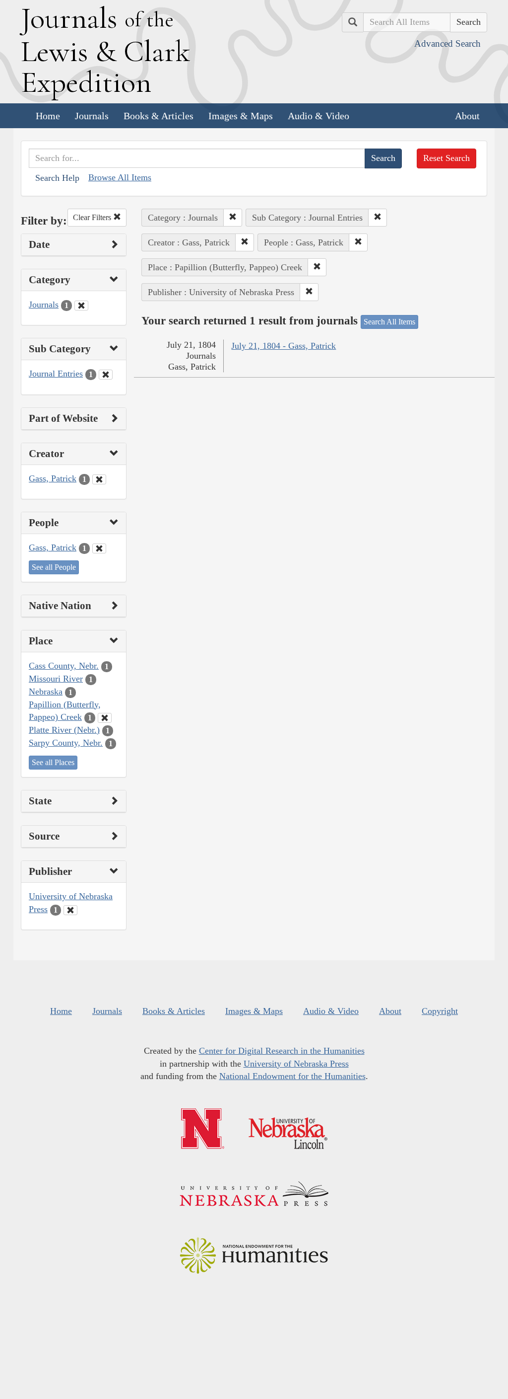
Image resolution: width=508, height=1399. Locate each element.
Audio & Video (318, 115)
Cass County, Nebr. (64, 666)
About (467, 115)
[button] (232, 218)
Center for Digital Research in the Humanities (282, 1051)
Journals (92, 115)
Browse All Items (119, 177)
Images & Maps (240, 115)
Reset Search (446, 158)
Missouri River (56, 679)
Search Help (57, 178)
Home (48, 115)
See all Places (53, 762)
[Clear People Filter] (99, 548)
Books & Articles (158, 115)
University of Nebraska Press (296, 1064)
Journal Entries (56, 374)
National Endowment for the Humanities (292, 1076)
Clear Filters (93, 217)
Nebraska (46, 692)
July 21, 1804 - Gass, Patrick (283, 346)
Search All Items (389, 321)
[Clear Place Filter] (105, 718)
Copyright (440, 1011)
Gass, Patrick (52, 478)
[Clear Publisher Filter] (70, 910)
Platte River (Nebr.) (64, 730)
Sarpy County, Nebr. (66, 743)
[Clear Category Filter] (81, 306)
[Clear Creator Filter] (99, 479)
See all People (54, 567)
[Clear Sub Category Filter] (106, 375)
